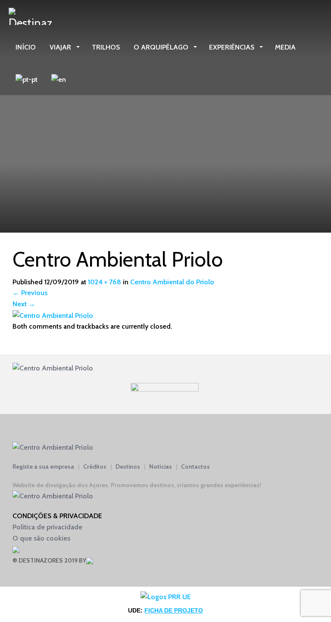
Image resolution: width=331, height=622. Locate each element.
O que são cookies (41, 538)
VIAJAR (61, 47)
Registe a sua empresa (43, 466)
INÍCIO (26, 47)
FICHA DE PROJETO (173, 610)
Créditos (94, 466)
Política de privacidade (47, 527)
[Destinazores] (30, 15)
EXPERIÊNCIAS (232, 47)
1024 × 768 (104, 282)
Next (23, 304)
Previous (29, 293)
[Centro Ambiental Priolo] (52, 315)
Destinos (128, 466)
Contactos (195, 466)
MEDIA (285, 47)
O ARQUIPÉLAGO (162, 47)
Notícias (160, 466)
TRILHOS (106, 47)
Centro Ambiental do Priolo (172, 282)
